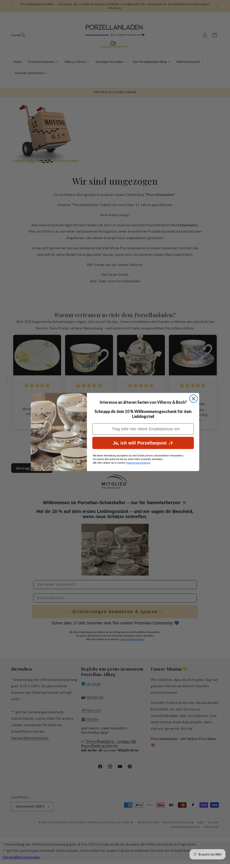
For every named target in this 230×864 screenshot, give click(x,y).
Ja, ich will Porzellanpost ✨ (143, 442)
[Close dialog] (193, 399)
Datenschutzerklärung (138, 462)
